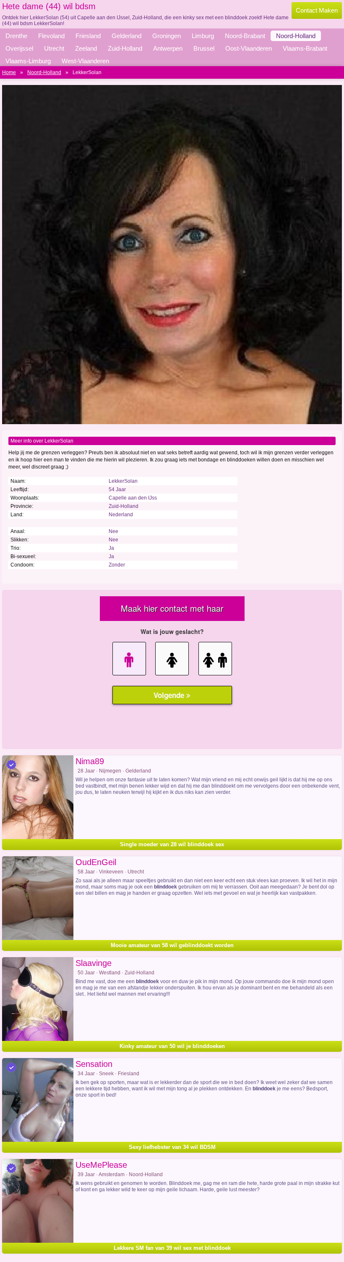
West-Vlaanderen (85, 60)
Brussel (203, 48)
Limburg (203, 35)
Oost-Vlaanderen (248, 48)
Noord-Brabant (245, 35)
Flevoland (51, 35)
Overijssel (19, 48)
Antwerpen (167, 48)
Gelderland (126, 35)
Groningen (166, 35)
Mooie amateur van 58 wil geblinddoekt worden (172, 945)
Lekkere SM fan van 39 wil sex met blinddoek (172, 1248)
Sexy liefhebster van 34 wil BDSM (172, 1147)
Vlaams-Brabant (305, 48)
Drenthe (16, 35)
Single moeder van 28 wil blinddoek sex (172, 844)
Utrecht (54, 48)
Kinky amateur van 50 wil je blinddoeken (172, 1046)
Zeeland (86, 48)
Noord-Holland (295, 35)
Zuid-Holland (125, 48)
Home (9, 72)
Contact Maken (317, 10)
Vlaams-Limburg (28, 60)
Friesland (88, 35)
